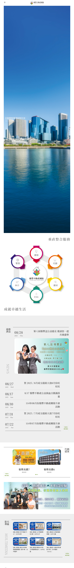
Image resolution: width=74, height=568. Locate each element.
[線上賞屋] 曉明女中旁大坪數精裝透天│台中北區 (20, 549)
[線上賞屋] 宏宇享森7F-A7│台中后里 (54, 533)
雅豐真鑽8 (49, 469)
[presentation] (2, 495)
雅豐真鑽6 (24, 469)
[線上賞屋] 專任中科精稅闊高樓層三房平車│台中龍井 (54, 549)
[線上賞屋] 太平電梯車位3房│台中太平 (20, 533)
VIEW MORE (66, 428)
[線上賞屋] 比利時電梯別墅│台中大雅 (36, 533)
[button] (37, 474)
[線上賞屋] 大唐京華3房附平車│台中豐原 (37, 548)
